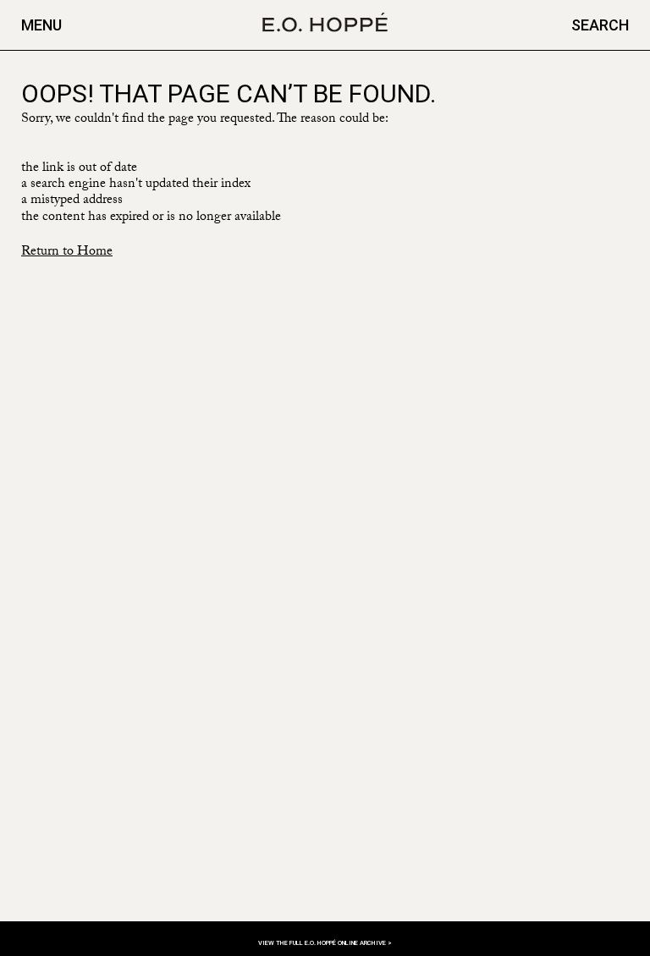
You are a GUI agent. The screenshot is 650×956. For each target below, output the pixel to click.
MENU (41, 25)
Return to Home (67, 252)
